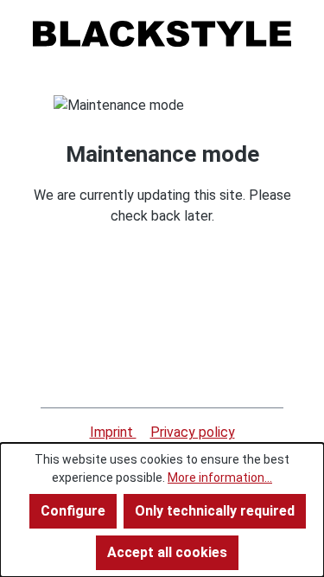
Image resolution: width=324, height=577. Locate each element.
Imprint (113, 432)
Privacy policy (192, 432)
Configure (73, 511)
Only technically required (215, 511)
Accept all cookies (167, 552)
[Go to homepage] (162, 34)
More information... (220, 477)
